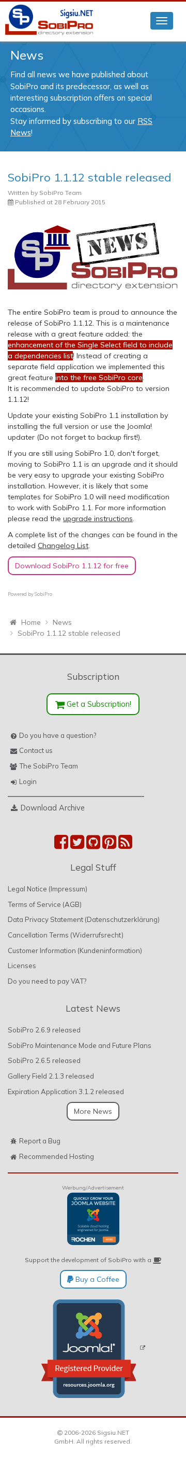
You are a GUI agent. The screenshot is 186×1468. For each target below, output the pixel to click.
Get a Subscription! (98, 704)
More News (93, 1111)
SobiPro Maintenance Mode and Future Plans (79, 1045)
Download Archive (53, 808)
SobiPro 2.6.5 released (44, 1060)
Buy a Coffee (96, 1279)
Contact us (36, 750)
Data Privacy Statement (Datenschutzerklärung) (84, 919)
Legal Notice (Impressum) (47, 889)
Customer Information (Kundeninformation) (75, 950)
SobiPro (43, 594)
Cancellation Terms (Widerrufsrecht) (65, 935)
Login (28, 781)
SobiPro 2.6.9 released (44, 1030)
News (26, 55)
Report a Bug (39, 1141)
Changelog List (63, 545)
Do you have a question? (57, 735)
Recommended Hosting (56, 1156)
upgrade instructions (98, 518)
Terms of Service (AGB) (45, 904)
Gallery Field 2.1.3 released (51, 1076)
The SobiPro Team (48, 766)
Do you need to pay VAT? (47, 981)
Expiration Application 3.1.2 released (66, 1091)
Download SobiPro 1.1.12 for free (72, 565)
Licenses (22, 965)
